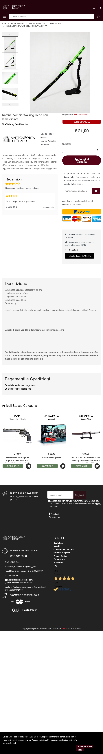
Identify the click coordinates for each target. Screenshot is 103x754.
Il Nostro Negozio (62, 552)
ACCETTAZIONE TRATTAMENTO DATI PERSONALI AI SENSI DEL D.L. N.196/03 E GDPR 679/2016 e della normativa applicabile (75, 503)
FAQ (56, 565)
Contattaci (73, 249)
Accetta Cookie (85, 746)
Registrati (79, 495)
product (51, 419)
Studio (59, 628)
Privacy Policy (60, 555)
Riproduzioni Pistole (17, 419)
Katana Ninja (85, 419)
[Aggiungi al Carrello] (28, 466)
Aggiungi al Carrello (81, 160)
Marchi (57, 546)
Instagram (56, 517)
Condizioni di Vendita (63, 549)
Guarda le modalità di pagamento (20, 385)
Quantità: (66, 143)
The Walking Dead (11, 124)
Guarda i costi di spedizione (18, 388)
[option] (60, 72)
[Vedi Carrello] (99, 16)
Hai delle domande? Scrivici (79, 256)
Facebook (55, 514)
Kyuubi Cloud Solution (42, 628)
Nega (80, 749)
